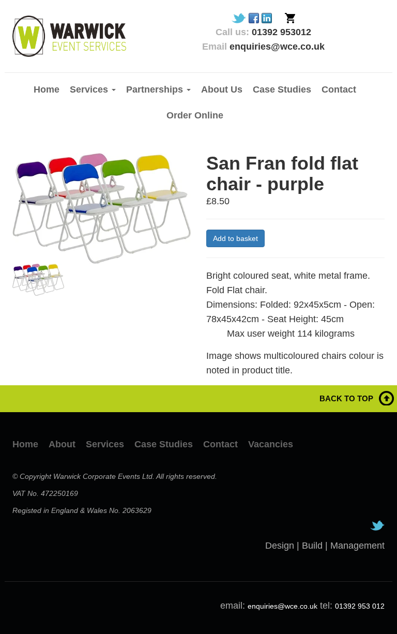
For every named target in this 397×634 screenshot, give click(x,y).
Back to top (346, 398)
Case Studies (282, 89)
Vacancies (270, 444)
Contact (339, 89)
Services (105, 444)
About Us (221, 89)
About (62, 444)
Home (46, 89)
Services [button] (90, 89)
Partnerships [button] (156, 89)
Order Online (194, 115)
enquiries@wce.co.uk (282, 606)
